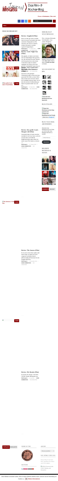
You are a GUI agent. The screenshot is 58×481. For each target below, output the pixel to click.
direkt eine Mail (50, 62)
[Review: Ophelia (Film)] (52, 159)
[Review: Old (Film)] (52, 166)
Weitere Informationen (34, 478)
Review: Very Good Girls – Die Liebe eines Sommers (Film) (30, 69)
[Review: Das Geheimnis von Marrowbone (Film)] (45, 166)
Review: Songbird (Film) (29, 36)
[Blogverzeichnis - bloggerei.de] (25, 469)
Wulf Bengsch (24, 48)
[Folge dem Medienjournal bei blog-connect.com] (49, 111)
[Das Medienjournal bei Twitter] (44, 84)
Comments (45, 189)
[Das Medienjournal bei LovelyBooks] (49, 89)
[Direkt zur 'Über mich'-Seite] (49, 57)
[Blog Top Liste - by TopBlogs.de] (31, 469)
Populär (6, 447)
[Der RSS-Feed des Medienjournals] (44, 95)
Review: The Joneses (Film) (30, 250)
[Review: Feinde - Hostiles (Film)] (52, 181)
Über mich (53, 16)
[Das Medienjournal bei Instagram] (49, 79)
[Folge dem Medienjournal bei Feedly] (49, 115)
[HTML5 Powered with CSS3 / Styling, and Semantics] (48, 470)
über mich (47, 60)
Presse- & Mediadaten (43, 16)
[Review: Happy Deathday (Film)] (45, 181)
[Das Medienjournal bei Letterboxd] (44, 89)
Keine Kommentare (26, 146)
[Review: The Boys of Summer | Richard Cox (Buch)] (52, 174)
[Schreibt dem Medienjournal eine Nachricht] (49, 100)
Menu (4, 25)
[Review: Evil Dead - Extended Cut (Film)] (45, 174)
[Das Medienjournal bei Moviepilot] (49, 84)
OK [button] (26, 478)
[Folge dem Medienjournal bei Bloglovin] (48, 118)
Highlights (13, 447)
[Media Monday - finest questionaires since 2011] (27, 460)
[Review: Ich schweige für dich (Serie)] (45, 159)
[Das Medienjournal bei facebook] (44, 79)
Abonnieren (46, 142)
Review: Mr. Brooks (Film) (30, 372)
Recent (52, 189)
